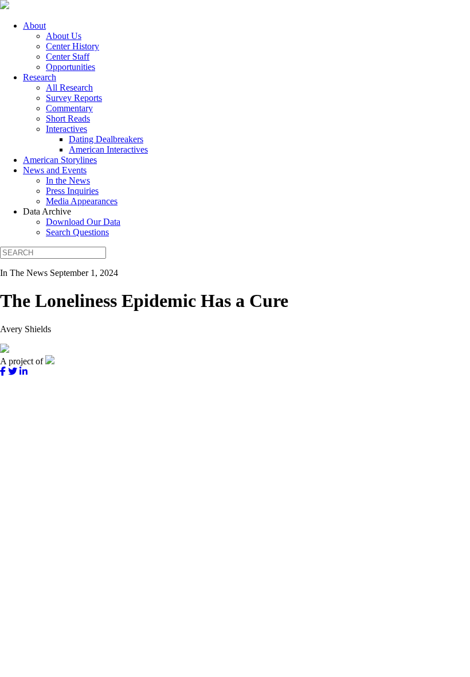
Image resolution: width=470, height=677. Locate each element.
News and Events (55, 170)
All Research (69, 87)
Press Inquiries (72, 191)
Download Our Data (83, 222)
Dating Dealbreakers (106, 139)
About (34, 25)
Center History (72, 46)
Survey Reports (74, 98)
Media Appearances (81, 201)
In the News (68, 180)
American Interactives (108, 149)
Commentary (69, 108)
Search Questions (77, 232)
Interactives (66, 129)
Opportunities (70, 67)
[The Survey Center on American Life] (4, 6)
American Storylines (60, 160)
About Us (63, 36)
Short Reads (68, 118)
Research (39, 77)
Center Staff (67, 56)
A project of (22, 361)
